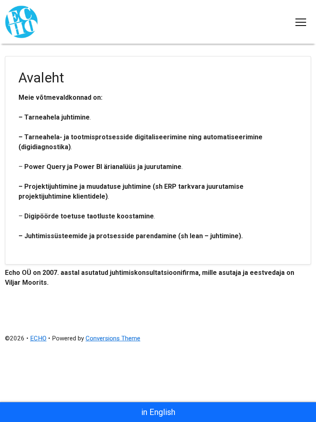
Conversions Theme (113, 338)
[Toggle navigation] (300, 21)
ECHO (38, 338)
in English (158, 412)
